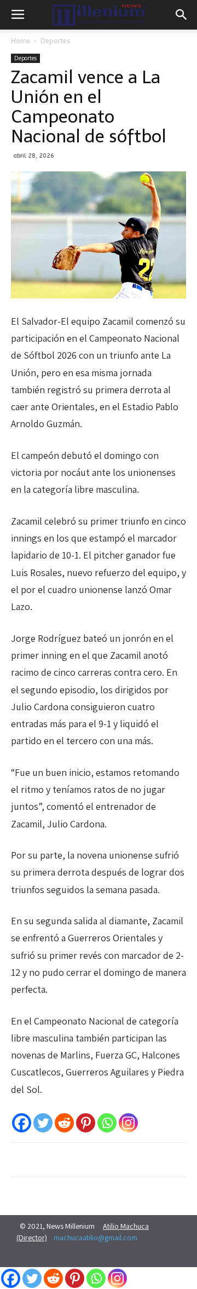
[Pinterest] (85, 1122)
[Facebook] (21, 1122)
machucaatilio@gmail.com (95, 1237)
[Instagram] (128, 1122)
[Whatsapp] (107, 1122)
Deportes (55, 40)
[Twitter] (43, 1122)
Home (20, 40)
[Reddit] (64, 1122)
